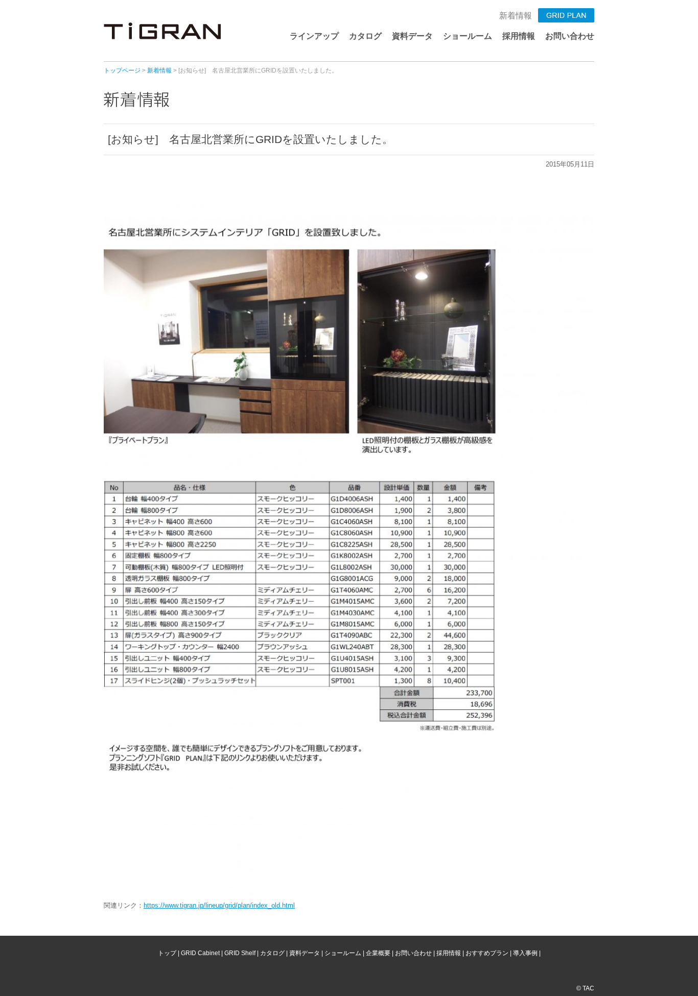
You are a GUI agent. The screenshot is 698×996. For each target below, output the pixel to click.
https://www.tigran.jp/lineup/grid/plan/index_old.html (219, 905)
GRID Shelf (239, 953)
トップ (167, 953)
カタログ (365, 36)
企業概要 (378, 953)
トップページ (122, 70)
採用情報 (518, 36)
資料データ (412, 36)
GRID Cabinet (200, 953)
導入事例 (525, 953)
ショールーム (467, 36)
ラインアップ (314, 36)
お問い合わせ (569, 36)
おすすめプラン (487, 953)
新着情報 (515, 15)
